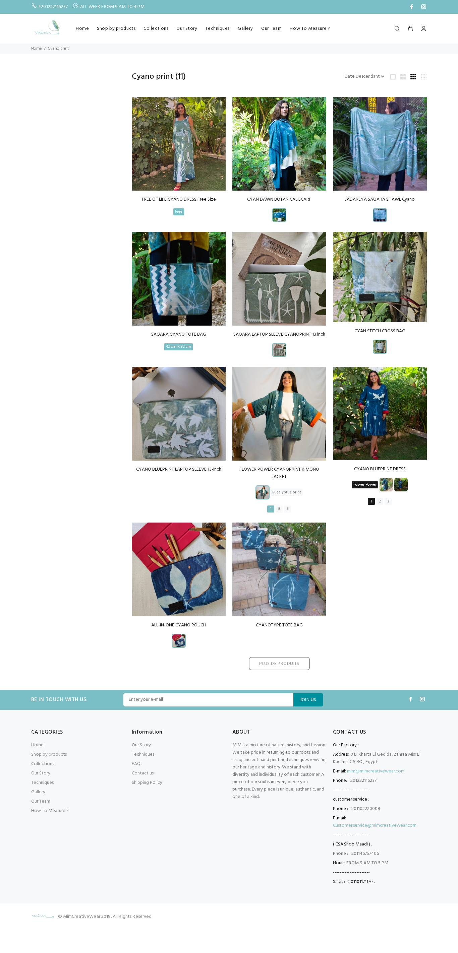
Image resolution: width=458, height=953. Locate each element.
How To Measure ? (310, 28)
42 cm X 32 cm (178, 346)
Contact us (143, 773)
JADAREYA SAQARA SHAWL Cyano (380, 199)
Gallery (245, 28)
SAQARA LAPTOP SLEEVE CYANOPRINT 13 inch (279, 334)
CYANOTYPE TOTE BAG (279, 625)
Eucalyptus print (286, 492)
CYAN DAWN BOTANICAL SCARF (279, 199)
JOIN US (308, 700)
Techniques (217, 28)
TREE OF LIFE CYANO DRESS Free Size (178, 199)
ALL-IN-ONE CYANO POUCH (178, 625)
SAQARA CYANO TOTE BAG (178, 334)
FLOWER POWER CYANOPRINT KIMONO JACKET (279, 473)
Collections (156, 28)
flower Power (365, 484)
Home (82, 28)
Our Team (271, 28)
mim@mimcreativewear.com (376, 771)
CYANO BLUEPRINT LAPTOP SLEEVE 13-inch (178, 469)
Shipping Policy (147, 783)
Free (178, 211)
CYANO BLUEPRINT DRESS (380, 469)
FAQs (137, 764)
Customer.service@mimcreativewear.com (374, 825)
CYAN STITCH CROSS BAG (379, 331)
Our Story (186, 28)
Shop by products (116, 28)
